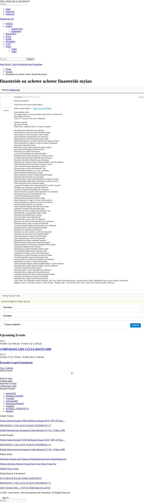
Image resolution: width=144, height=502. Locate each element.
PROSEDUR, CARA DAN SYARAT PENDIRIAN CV (25, 425)
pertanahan (12, 401)
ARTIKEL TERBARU (17, 408)
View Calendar (6, 368)
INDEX (9, 23)
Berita (9, 411)
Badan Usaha (15, 90)
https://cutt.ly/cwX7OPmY (42, 108)
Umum (10, 398)
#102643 (141, 97)
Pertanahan (16, 31)
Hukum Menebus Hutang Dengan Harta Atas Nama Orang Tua (28, 464)
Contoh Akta (17, 28)
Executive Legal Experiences (16, 362)
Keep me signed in (12, 325)
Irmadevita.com (7, 19)
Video (8, 46)
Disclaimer (10, 41)
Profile (9, 39)
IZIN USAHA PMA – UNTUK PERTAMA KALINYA (25, 488)
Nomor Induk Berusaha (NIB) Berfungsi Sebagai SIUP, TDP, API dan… (32, 421)
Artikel (9, 26)
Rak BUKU (11, 34)
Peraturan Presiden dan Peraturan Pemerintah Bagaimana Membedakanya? (33, 459)
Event (8, 36)
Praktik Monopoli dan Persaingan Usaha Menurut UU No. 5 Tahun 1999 (32, 430)
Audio (14, 49)
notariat (11, 393)
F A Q (8, 44)
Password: (7, 316)
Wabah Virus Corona (9, 468)
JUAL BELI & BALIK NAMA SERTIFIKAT (21, 478)
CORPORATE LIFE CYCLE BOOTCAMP (25, 349)
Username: (7, 307)
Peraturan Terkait (14, 396)
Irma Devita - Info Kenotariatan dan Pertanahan (21, 64)
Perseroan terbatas (15, 403)
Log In (135, 325)
